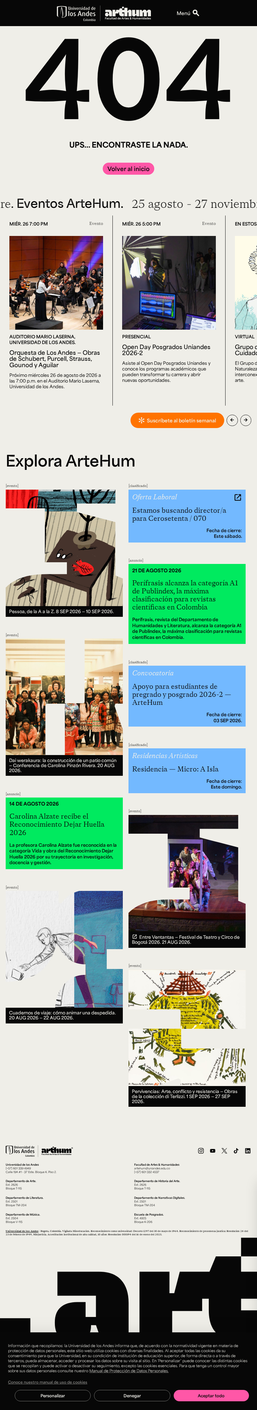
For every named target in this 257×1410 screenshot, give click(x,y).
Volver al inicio (128, 168)
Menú (183, 13)
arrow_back (232, 420)
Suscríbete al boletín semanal (181, 420)
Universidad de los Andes (22, 1231)
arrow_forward (246, 420)
